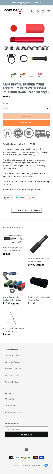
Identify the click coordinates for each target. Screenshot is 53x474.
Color (5, 104)
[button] (46, 465)
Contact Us (10, 405)
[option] (13, 75)
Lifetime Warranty (13, 362)
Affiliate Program (13, 412)
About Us (9, 399)
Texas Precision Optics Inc (30, 466)
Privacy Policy (11, 375)
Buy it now (26, 123)
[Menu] (48, 11)
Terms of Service (13, 368)
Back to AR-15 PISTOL (28, 210)
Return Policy (11, 382)
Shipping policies (13, 355)
